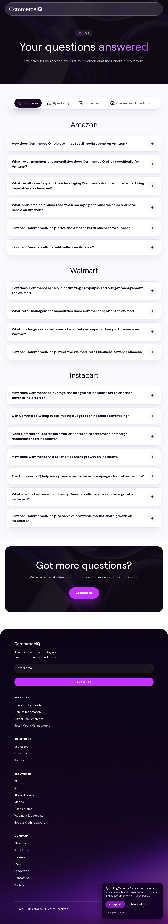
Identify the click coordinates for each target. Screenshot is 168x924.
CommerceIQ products (133, 103)
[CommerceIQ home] (25, 9)
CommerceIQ (27, 644)
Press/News (22, 850)
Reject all (136, 904)
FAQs (17, 864)
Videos (19, 802)
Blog (17, 781)
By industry (61, 103)
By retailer (30, 103)
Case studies (23, 809)
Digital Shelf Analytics (28, 719)
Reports (19, 788)
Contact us (84, 593)
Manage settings (115, 912)
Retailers (20, 760)
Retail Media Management (32, 725)
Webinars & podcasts (28, 815)
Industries (21, 753)
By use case (92, 103)
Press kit (20, 884)
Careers (19, 857)
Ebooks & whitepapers (29, 822)
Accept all (115, 904)
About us (20, 843)
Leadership (22, 871)
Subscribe (84, 682)
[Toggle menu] (155, 9)
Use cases (21, 746)
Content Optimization (29, 705)
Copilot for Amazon (27, 712)
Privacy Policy (141, 895)
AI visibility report (26, 795)
